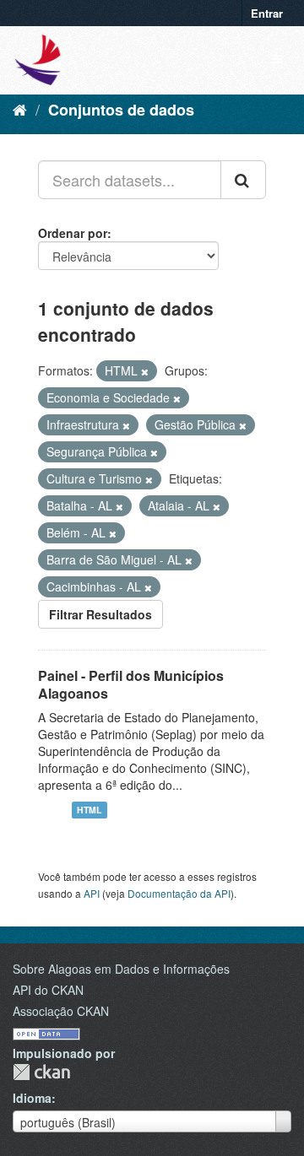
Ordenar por (72, 232)
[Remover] (145, 371)
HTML (89, 809)
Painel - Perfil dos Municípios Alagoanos (131, 684)
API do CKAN (48, 989)
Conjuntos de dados (121, 110)
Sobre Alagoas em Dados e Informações (121, 968)
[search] (243, 179)
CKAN (41, 1072)
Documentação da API (179, 893)
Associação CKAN (61, 1010)
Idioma (32, 1097)
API (92, 893)
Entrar (267, 13)
